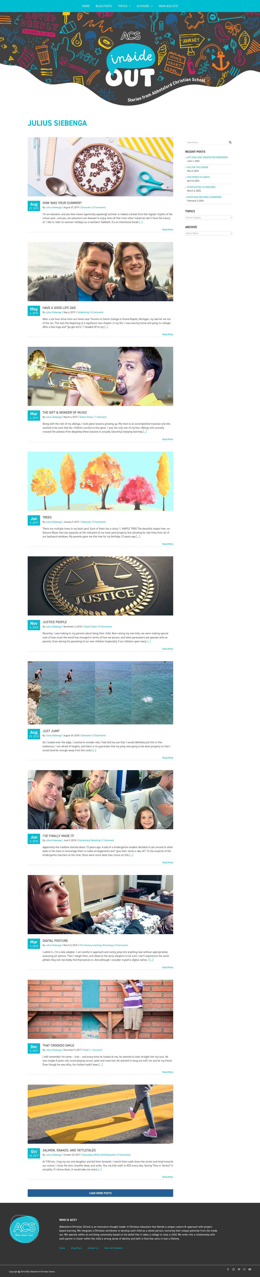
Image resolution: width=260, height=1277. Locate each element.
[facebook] (228, 1269)
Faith (86, 1049)
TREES (47, 517)
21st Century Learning (90, 945)
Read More (167, 229)
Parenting (95, 840)
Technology (107, 945)
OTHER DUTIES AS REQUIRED (201, 187)
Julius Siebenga (53, 207)
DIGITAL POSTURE (55, 940)
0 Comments (99, 207)
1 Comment (100, 417)
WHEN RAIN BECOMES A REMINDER (204, 197)
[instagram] (233, 1269)
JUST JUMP (51, 731)
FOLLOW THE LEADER (197, 167)
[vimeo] (239, 1269)
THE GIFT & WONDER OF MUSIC (65, 412)
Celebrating (83, 312)
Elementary (84, 840)
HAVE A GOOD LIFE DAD (59, 308)
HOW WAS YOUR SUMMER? (62, 203)
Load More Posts (100, 1193)
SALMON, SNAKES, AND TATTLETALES (69, 1150)
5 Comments (105, 626)
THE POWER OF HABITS (198, 177)
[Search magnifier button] (230, 142)
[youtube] (250, 1269)
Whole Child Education (105, 1154)
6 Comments (97, 312)
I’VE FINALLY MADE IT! (58, 836)
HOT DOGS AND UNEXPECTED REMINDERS (207, 157)
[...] (141, 222)
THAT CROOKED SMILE (58, 1045)
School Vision (86, 417)
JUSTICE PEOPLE (55, 622)
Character (86, 207)
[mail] (244, 1269)
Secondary (87, 1154)
